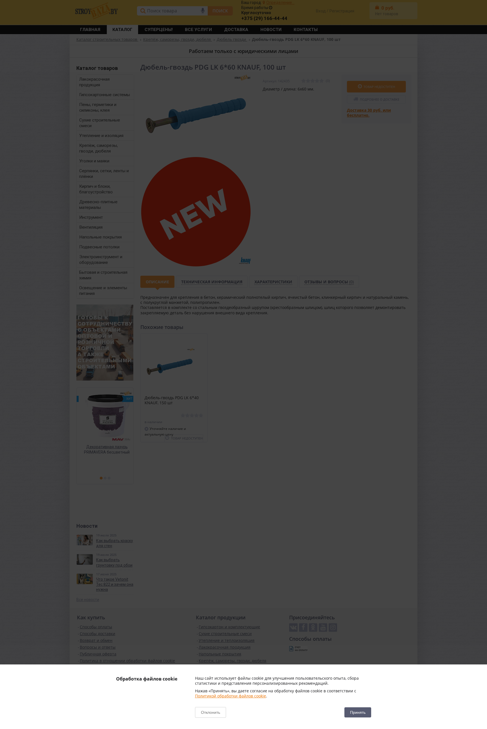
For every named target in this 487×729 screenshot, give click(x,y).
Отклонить (210, 712)
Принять (358, 712)
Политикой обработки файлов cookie (230, 696)
